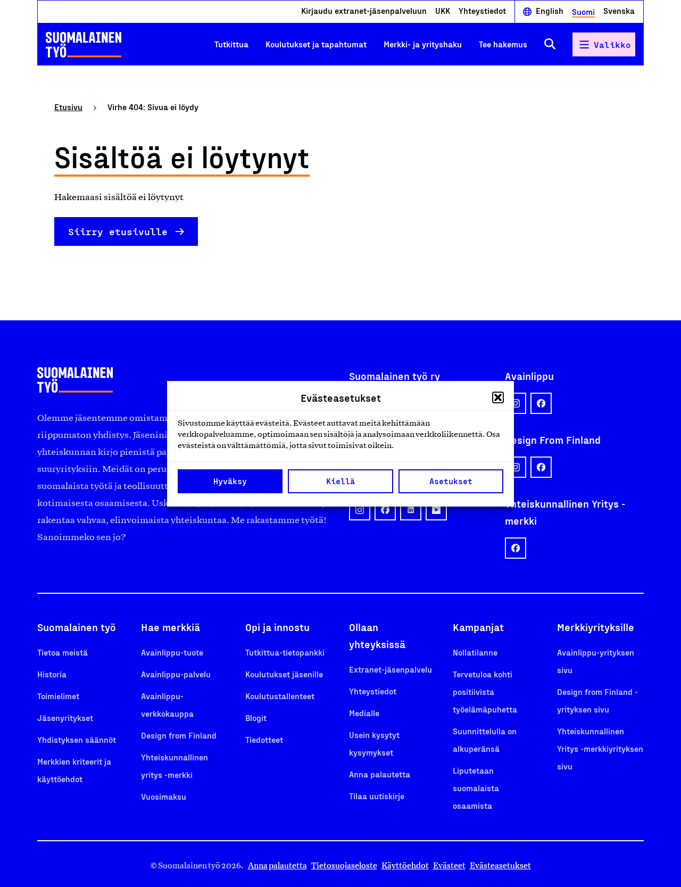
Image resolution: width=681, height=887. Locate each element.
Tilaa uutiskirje (376, 796)
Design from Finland (179, 735)
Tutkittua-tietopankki (285, 652)
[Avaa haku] (550, 44)
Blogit (256, 717)
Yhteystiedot (482, 11)
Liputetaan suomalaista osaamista (476, 787)
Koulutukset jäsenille (284, 674)
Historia (52, 674)
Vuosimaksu (163, 796)
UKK (442, 11)
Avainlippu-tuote (172, 652)
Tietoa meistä (62, 652)
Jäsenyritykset (65, 717)
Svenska (619, 11)
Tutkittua (231, 44)
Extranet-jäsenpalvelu (390, 669)
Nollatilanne (475, 652)
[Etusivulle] (83, 44)
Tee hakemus (503, 44)
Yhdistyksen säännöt (76, 739)
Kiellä (340, 481)
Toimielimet (58, 696)
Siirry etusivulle (118, 231)
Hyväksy (230, 481)
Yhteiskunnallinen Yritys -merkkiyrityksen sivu (600, 748)
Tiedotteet (264, 739)
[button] (498, 397)
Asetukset (450, 481)
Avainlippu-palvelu (176, 674)
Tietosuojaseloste (344, 865)
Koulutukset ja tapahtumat (316, 44)
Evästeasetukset (500, 865)
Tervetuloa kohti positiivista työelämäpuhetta (485, 691)
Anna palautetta (379, 774)
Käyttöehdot (405, 865)
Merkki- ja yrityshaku (423, 44)
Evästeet (449, 865)
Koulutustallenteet (279, 696)
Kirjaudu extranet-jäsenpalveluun (364, 11)
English (549, 11)
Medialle (364, 713)
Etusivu (68, 107)
